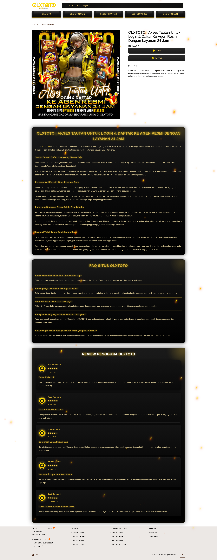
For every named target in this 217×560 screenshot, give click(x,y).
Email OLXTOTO (39, 539)
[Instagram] (33, 554)
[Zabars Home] (44, 5)
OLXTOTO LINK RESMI (118, 545)
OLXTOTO (46, 14)
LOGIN (158, 50)
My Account (153, 532)
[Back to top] (182, 555)
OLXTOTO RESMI (170, 14)
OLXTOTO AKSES (139, 14)
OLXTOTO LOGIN (77, 14)
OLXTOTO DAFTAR (108, 14)
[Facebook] (37, 554)
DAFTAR (158, 58)
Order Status (153, 536)
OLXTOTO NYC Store (42, 528)
